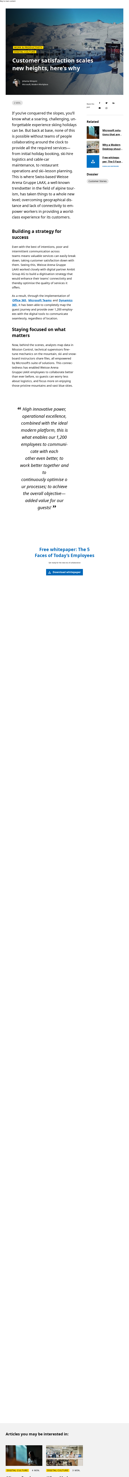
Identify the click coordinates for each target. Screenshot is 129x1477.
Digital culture (24, 51)
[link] (64, 572)
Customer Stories (98, 181)
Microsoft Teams (40, 300)
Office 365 (19, 300)
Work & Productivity (28, 47)
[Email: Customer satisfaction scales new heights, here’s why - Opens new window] (99, 108)
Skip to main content (8, 1)
